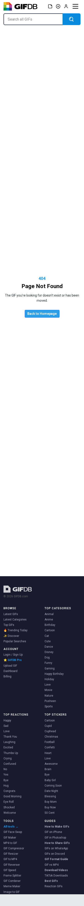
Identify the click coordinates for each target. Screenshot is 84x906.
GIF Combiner (12, 881)
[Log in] (66, 6)
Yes (6, 774)
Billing (7, 676)
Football (50, 742)
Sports (49, 706)
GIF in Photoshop (55, 837)
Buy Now (50, 807)
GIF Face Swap (13, 832)
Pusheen (50, 701)
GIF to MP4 (10, 859)
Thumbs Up (11, 753)
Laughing (9, 742)
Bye (6, 780)
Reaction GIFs (54, 886)
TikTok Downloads (56, 875)
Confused (10, 763)
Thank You (10, 736)
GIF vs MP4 (52, 864)
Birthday (50, 625)
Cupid (48, 726)
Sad (6, 726)
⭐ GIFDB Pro (13, 660)
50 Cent (50, 812)
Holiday (49, 679)
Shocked (9, 807)
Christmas (51, 736)
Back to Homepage (42, 314)
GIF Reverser (12, 864)
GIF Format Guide (56, 859)
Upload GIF (10, 665)
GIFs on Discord (55, 853)
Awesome (51, 763)
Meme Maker (12, 886)
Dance (49, 646)
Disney (49, 652)
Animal (49, 614)
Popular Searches (15, 641)
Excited (8, 747)
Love (48, 684)
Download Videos (56, 870)
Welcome (10, 812)
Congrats (9, 791)
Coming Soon (53, 785)
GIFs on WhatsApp (56, 848)
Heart (48, 753)
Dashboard (11, 671)
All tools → (11, 826)
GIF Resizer (11, 853)
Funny (48, 663)
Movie (48, 690)
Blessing (50, 796)
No (5, 769)
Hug (6, 785)
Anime (49, 619)
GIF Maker (10, 837)
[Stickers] (50, 6)
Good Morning (12, 796)
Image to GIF (12, 892)
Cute (48, 641)
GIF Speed (10, 870)
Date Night (51, 791)
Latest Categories (15, 619)
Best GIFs (51, 881)
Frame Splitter (12, 875)
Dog (47, 657)
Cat (47, 636)
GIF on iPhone (53, 832)
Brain (48, 769)
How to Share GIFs (57, 843)
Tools (9, 821)
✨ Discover (11, 636)
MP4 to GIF (10, 843)
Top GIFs (9, 625)
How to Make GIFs (57, 826)
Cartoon (50, 630)
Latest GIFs (11, 614)
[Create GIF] (58, 6)
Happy (7, 720)
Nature (49, 695)
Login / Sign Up (13, 654)
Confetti (50, 747)
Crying (8, 758)
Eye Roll (9, 801)
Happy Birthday (54, 674)
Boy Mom (51, 801)
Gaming (50, 668)
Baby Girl (50, 780)
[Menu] (75, 6)
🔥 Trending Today (16, 630)
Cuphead (50, 731)
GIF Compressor (14, 848)
